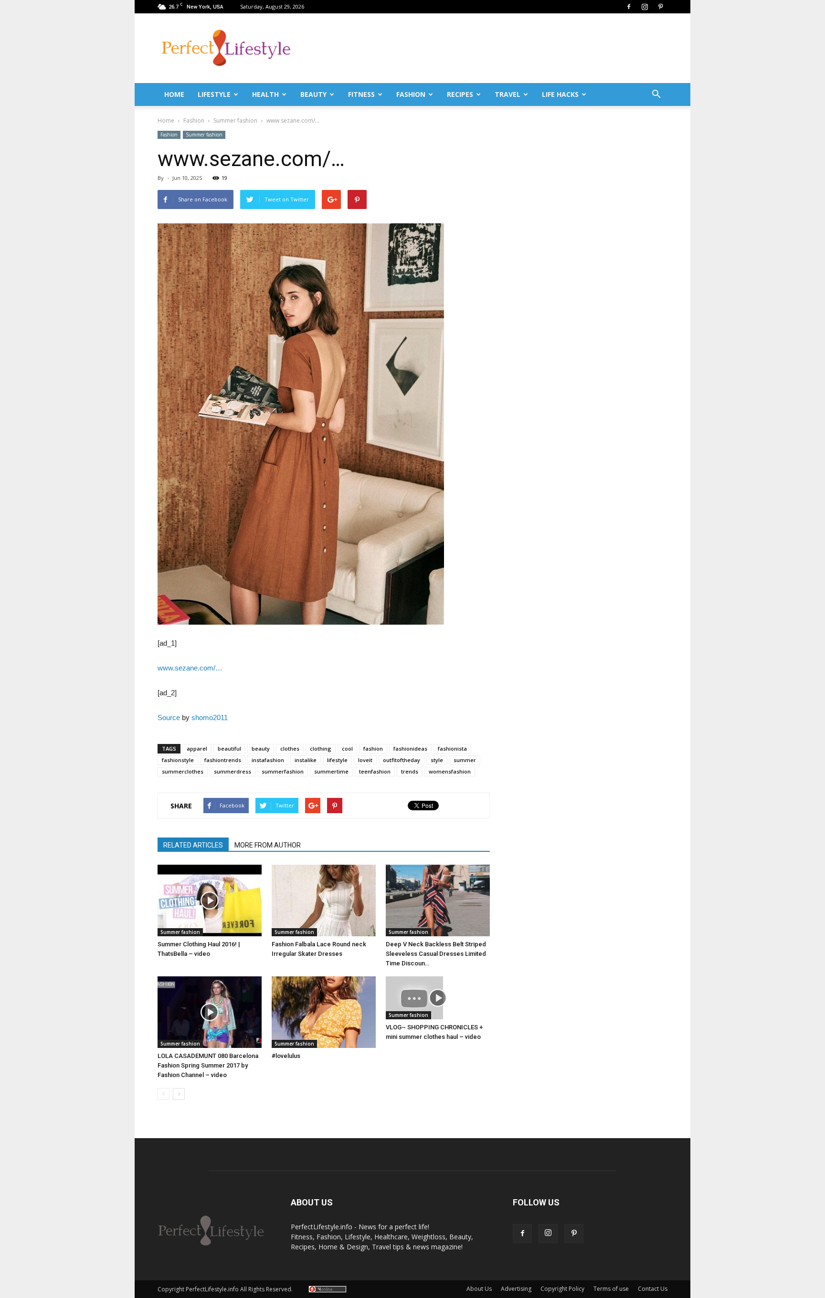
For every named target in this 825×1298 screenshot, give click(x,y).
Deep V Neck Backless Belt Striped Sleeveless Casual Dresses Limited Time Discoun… (436, 954)
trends (409, 771)
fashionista (452, 748)
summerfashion (283, 771)
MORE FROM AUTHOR (267, 845)
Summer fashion (204, 134)
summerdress (232, 771)
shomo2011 (209, 717)
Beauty (313, 94)
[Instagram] (644, 6)
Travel (507, 94)
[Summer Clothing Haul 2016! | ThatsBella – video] (210, 900)
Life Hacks (560, 94)
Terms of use (611, 1289)
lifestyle (337, 760)
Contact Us (652, 1289)
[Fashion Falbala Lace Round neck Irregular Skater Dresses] (324, 900)
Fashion (410, 94)
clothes (289, 748)
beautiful (229, 748)
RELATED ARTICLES (193, 845)
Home (174, 94)
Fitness (361, 94)
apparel (197, 748)
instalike (306, 760)
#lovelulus (286, 1055)
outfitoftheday (401, 760)
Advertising (516, 1289)
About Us (479, 1289)
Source (169, 717)
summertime (331, 771)
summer (465, 760)
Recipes (460, 94)
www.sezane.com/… (190, 668)
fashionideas (410, 748)
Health (265, 94)
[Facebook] (629, 6)
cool (347, 748)
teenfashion (375, 771)
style (437, 760)
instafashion (268, 760)
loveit (365, 760)
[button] (656, 94)
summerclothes (182, 771)
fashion (373, 748)
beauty (261, 748)
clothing (320, 748)
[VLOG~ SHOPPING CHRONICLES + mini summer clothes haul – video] (438, 997)
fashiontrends (222, 760)
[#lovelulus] (324, 1012)
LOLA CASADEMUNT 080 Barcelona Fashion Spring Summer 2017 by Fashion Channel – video (208, 1065)
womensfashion (450, 771)
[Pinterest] (660, 6)
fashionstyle (178, 760)
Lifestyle (214, 94)
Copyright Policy (562, 1289)
